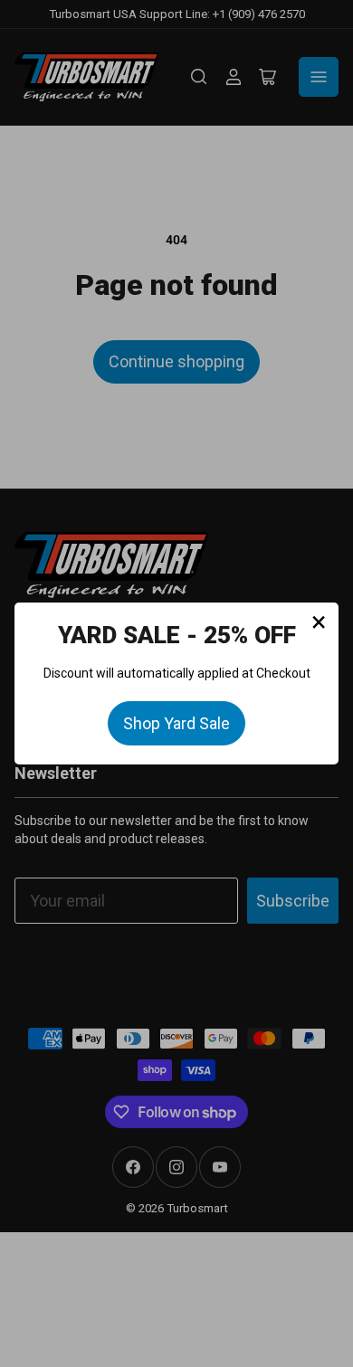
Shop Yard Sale (176, 723)
